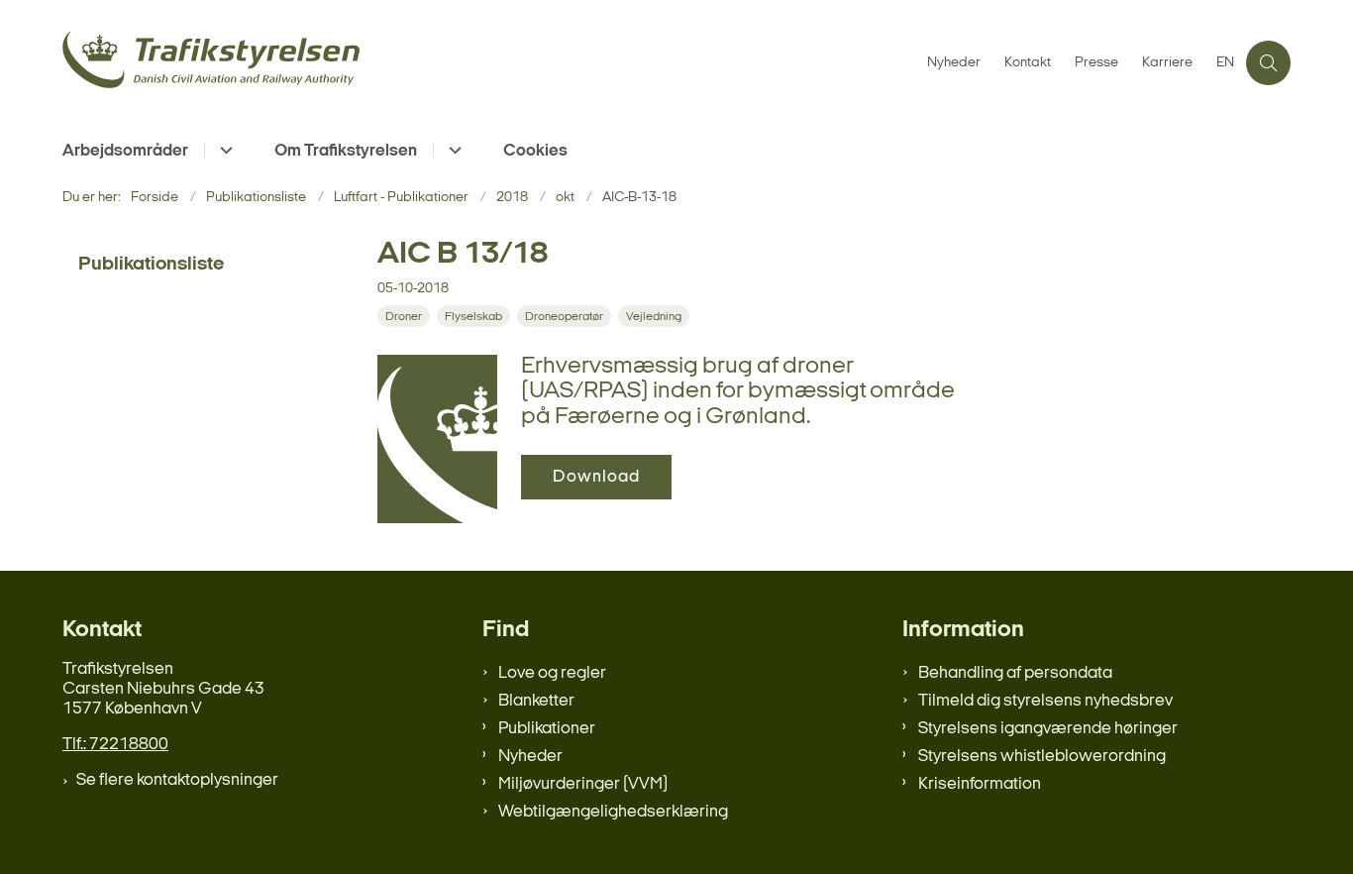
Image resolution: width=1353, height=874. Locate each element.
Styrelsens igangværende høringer (1048, 728)
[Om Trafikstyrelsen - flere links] (452, 150)
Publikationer (546, 728)
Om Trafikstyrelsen (345, 151)
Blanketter (536, 701)
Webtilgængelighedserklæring (613, 812)
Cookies (535, 151)
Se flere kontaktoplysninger (177, 780)
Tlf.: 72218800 (115, 744)
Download (596, 477)
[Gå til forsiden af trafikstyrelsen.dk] (488, 63)
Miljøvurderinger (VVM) (583, 784)
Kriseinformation (979, 784)
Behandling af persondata (1015, 673)
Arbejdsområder (125, 151)
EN (1225, 63)
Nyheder (530, 756)
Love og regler (552, 673)
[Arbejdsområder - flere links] (223, 150)
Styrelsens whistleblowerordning (1042, 756)
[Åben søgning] (1268, 63)
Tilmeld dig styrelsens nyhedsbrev (1045, 701)
